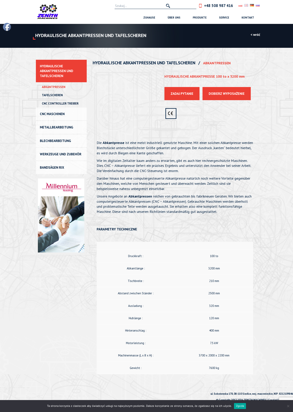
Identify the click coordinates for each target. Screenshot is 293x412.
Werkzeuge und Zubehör (60, 154)
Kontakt (248, 17)
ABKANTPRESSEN (53, 87)
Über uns (174, 17)
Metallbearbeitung (56, 127)
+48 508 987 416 (218, 5)
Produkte (200, 17)
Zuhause (149, 17)
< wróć (255, 34)
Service (224, 17)
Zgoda (240, 405)
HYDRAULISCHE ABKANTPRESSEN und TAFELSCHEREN (56, 71)
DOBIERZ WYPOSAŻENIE (227, 93)
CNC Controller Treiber (60, 103)
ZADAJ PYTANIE (182, 93)
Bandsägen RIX (52, 167)
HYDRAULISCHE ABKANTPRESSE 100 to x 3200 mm (204, 76)
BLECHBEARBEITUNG (55, 141)
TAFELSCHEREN (52, 95)
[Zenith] (48, 12)
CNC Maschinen (52, 114)
